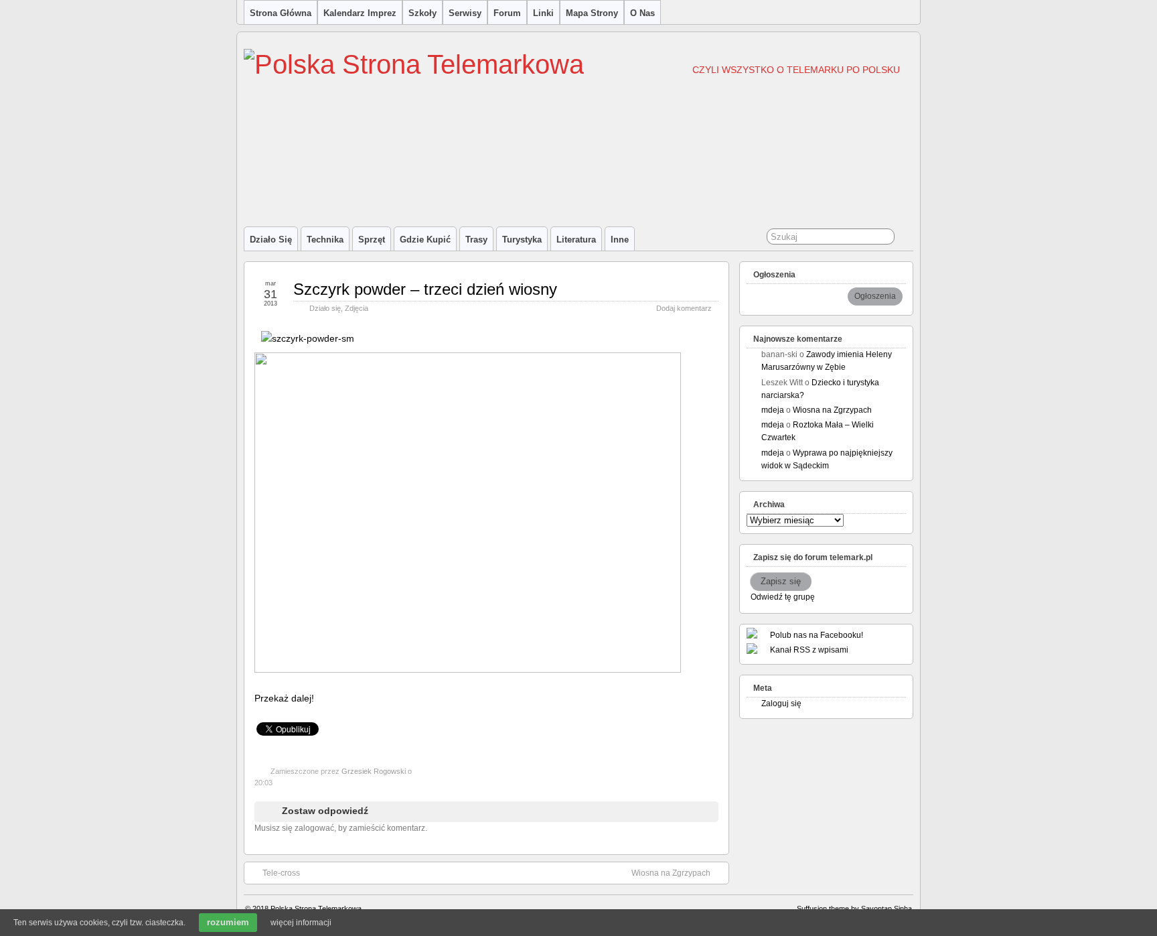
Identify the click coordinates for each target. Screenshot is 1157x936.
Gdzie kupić (425, 240)
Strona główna (280, 13)
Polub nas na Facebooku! (816, 635)
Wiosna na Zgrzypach (670, 873)
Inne (620, 240)
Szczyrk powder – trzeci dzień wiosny (425, 289)
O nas (642, 13)
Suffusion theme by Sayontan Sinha (854, 909)
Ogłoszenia (875, 296)
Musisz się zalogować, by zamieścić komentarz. (340, 828)
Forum (507, 13)
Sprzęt (371, 240)
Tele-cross (281, 873)
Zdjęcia (356, 308)
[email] (291, 713)
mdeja (772, 410)
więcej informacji (301, 922)
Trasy (476, 240)
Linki (543, 13)
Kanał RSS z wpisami (809, 650)
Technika (325, 240)
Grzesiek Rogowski (373, 771)
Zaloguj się (781, 703)
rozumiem (228, 922)
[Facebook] (276, 713)
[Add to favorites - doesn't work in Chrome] (306, 713)
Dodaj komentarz (684, 308)
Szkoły (422, 13)
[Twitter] (261, 713)
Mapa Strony (592, 13)
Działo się (271, 240)
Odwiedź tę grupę (783, 597)
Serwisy (465, 13)
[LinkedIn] (320, 713)
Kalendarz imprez (359, 13)
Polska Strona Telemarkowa (316, 909)
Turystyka (522, 240)
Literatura (576, 240)
